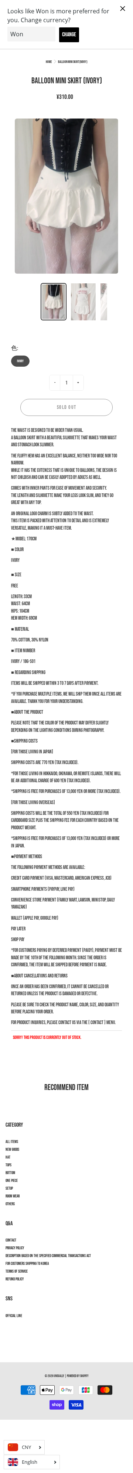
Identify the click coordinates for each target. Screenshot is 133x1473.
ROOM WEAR (13, 1196)
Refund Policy (15, 1279)
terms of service (17, 1271)
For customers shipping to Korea (27, 1264)
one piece (12, 1181)
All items (12, 1142)
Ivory (20, 361)
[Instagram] (9, 1329)
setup (9, 1188)
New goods (12, 1149)
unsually (59, 1376)
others (10, 1204)
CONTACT (11, 1240)
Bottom (10, 1173)
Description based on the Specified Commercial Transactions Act (48, 1256)
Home (49, 62)
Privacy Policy (15, 1248)
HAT (8, 1157)
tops (8, 1165)
